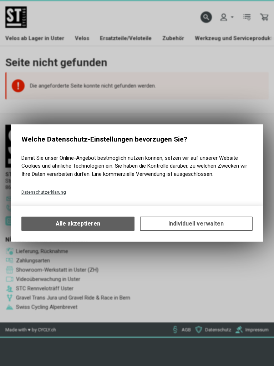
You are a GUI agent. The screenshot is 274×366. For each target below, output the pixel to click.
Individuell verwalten (196, 223)
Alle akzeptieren (78, 223)
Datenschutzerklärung (43, 192)
